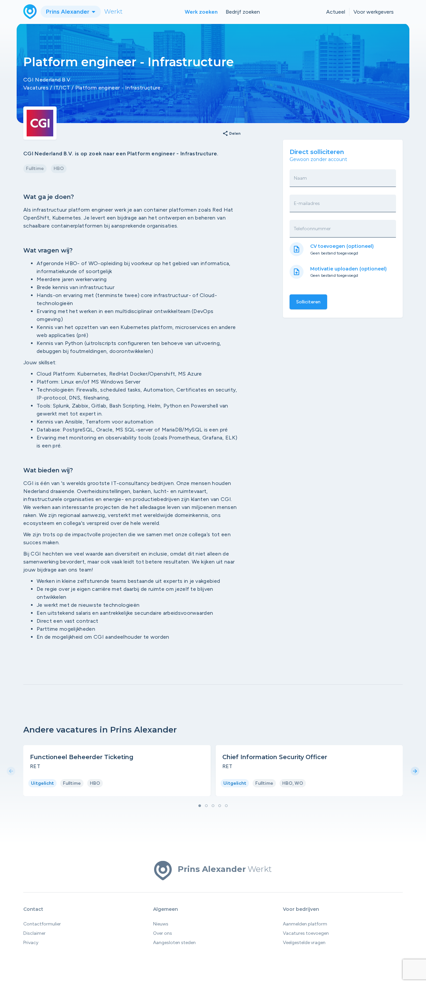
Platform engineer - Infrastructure (118, 87)
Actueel (335, 12)
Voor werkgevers (373, 12)
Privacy (30, 942)
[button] (199, 806)
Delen (231, 133)
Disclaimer (34, 933)
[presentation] (11, 771)
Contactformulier (42, 924)
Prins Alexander (68, 11)
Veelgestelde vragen (304, 942)
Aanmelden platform (305, 924)
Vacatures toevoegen (306, 933)
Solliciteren (308, 302)
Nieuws (160, 924)
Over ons (162, 933)
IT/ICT (62, 87)
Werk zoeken (201, 12)
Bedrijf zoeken (243, 12)
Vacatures (36, 87)
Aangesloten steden (174, 942)
